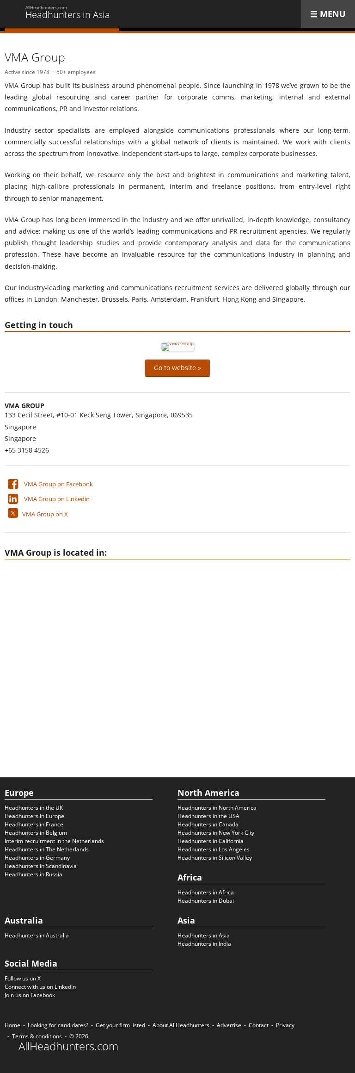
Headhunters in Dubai (206, 901)
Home (12, 1025)
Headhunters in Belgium (36, 833)
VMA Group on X (45, 514)
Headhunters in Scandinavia (41, 866)
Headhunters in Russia (33, 874)
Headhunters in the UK (34, 808)
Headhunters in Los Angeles (214, 849)
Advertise (229, 1025)
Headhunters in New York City (216, 833)
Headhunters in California (211, 841)
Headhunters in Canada (208, 824)
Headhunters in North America (217, 808)
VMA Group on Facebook (58, 484)
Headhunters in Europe (34, 816)
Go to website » (177, 367)
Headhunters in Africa (206, 892)
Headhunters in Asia (204, 935)
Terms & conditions (37, 1036)
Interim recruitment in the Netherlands (54, 841)
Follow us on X (23, 978)
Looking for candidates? (58, 1025)
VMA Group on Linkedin (57, 499)
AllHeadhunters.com (68, 1046)
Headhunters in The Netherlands (47, 849)
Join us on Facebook (30, 995)
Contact (259, 1025)
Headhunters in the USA (208, 816)
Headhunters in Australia (37, 935)
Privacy (285, 1025)
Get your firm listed (120, 1025)
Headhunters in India (204, 944)
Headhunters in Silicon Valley (215, 858)
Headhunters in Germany (37, 858)
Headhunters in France (34, 824)
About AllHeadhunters (181, 1025)
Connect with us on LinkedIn (40, 987)
